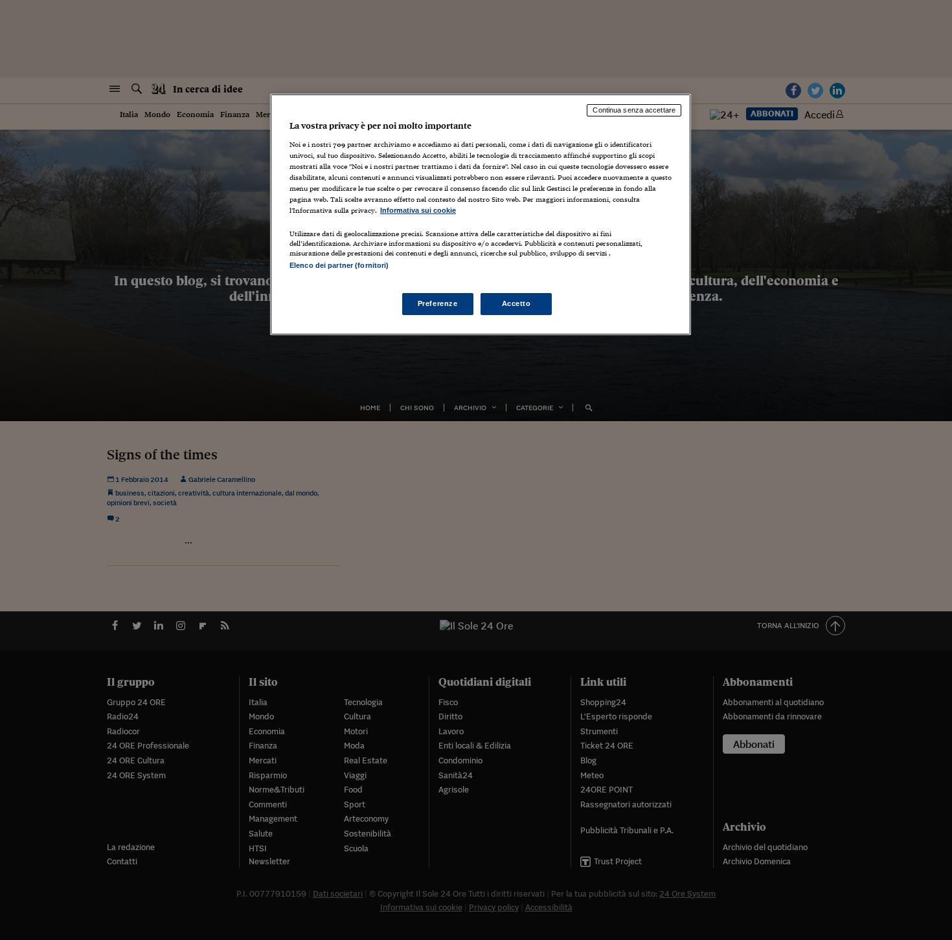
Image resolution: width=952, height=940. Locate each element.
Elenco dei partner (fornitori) (339, 265)
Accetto (516, 303)
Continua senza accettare (634, 110)
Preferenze (438, 303)
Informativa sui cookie (418, 210)
